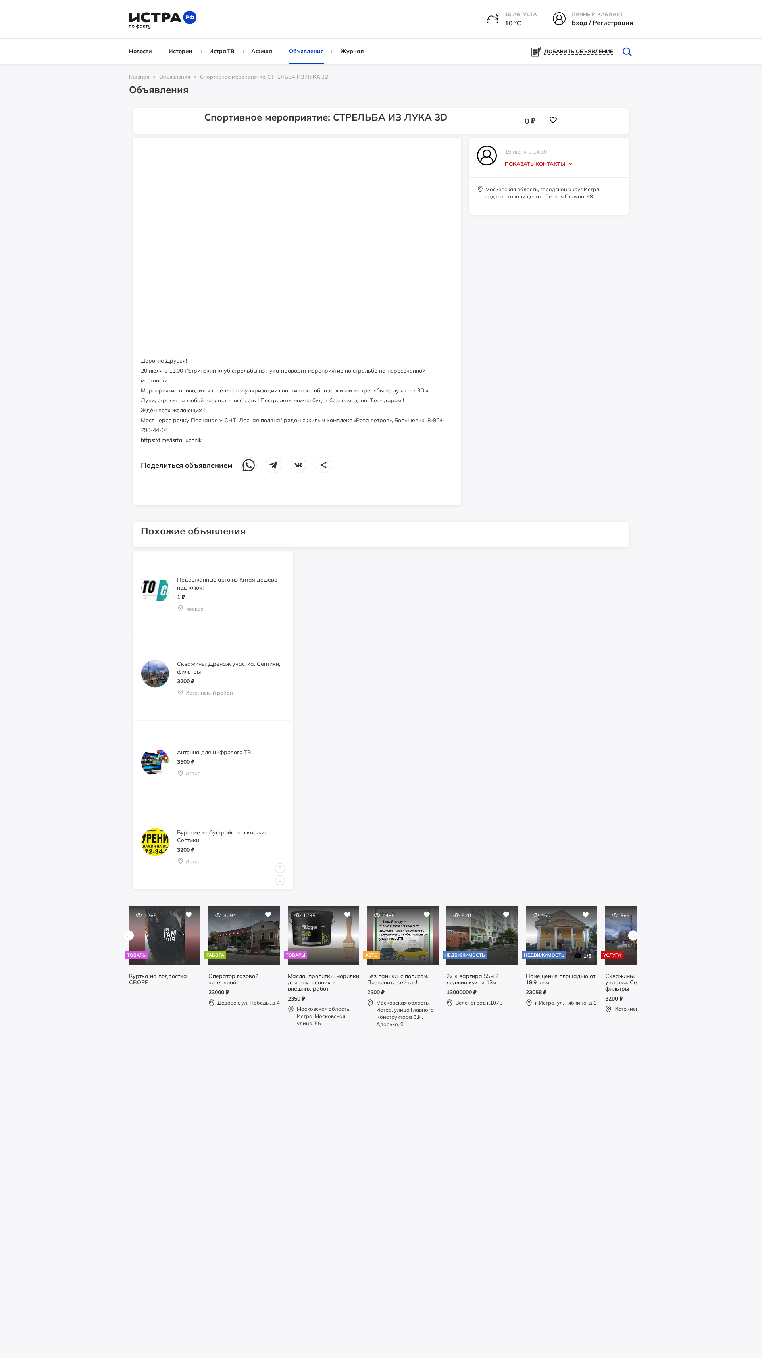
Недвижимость (464, 955)
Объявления (306, 51)
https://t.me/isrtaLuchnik (171, 440)
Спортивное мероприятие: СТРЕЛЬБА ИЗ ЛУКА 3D (264, 76)
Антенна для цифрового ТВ (214, 751)
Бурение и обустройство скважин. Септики (223, 836)
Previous (280, 868)
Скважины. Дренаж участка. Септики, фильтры (228, 667)
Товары (136, 955)
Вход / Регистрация (602, 23)
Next (280, 880)
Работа (215, 955)
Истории (180, 51)
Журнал (352, 51)
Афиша (261, 51)
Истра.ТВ (222, 51)
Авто (371, 955)
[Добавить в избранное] (553, 121)
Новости (140, 51)
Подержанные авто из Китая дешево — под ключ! (231, 583)
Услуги (612, 955)
